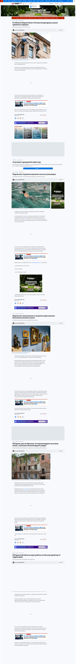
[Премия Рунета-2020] (25, 3)
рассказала (16, 357)
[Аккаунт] (74, 1)
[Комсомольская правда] (17, 3)
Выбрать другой (34, 6)
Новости (14, 20)
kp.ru (46, 115)
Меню (1, 1)
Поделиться (61, 179)
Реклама (56, 3)
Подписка (62, 3)
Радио (52, 3)
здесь (45, 111)
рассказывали (26, 489)
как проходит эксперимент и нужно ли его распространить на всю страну (35, 104)
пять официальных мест (36, 262)
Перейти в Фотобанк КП (23, 353)
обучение (24, 217)
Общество (17, 20)
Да (30, 6)
